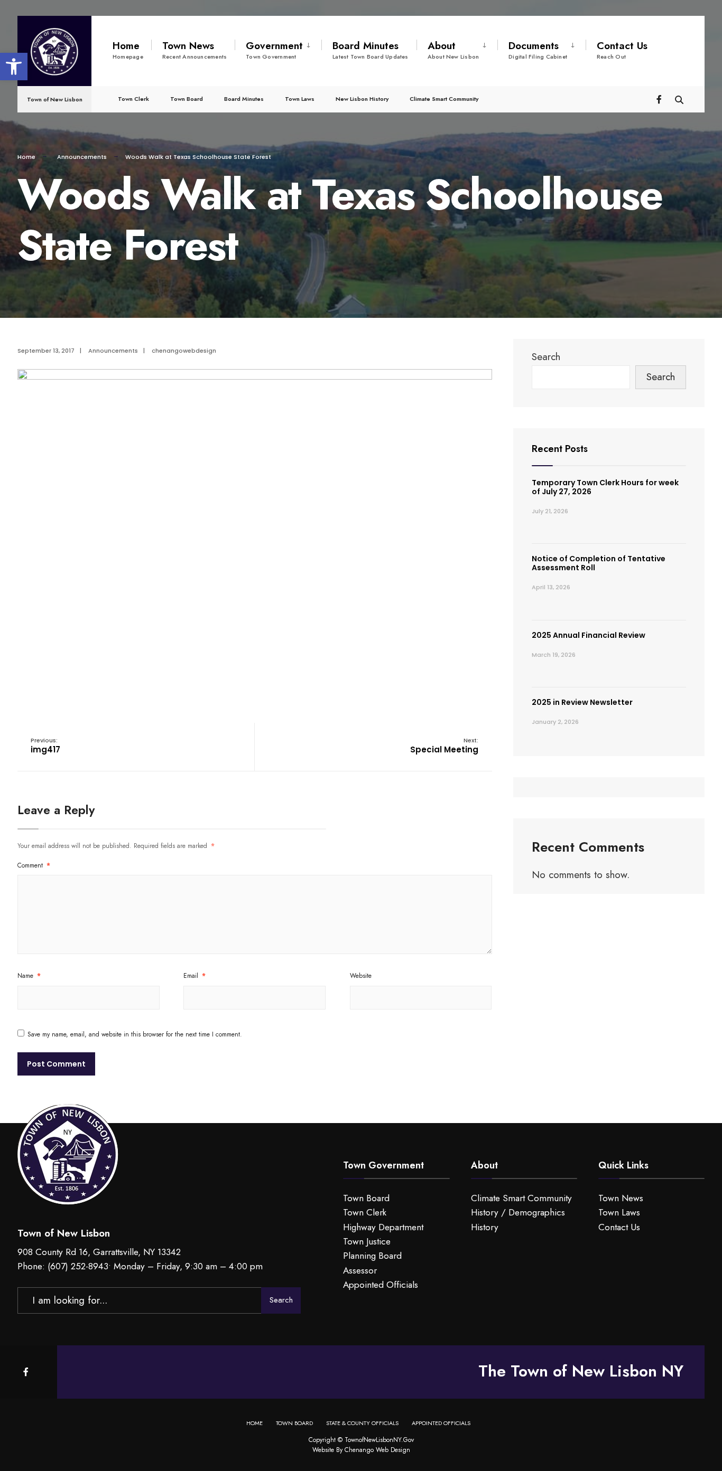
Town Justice (367, 1241)
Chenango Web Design (377, 1450)
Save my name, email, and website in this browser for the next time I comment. (134, 1034)
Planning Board (372, 1255)
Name (29, 975)
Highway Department (383, 1227)
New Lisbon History (362, 99)
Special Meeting (444, 746)
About (453, 50)
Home (128, 50)
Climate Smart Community (444, 99)
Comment (33, 865)
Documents (537, 50)
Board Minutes (370, 50)
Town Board (186, 99)
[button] (13, 66)
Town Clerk (133, 99)
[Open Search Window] (679, 98)
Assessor (360, 1270)
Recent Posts (560, 449)
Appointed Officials (380, 1284)
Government (274, 50)
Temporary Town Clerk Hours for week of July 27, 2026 (605, 487)
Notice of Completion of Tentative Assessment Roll (598, 563)
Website (361, 975)
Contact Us (622, 50)
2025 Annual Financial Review (588, 635)
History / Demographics (518, 1212)
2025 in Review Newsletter (582, 702)
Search (546, 357)
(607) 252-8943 (78, 1266)
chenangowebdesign (184, 350)
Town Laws (299, 99)
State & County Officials (362, 1423)
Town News (194, 50)
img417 (45, 746)
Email (194, 975)
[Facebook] (660, 98)
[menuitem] (278, 48)
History (484, 1227)
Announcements (82, 157)
